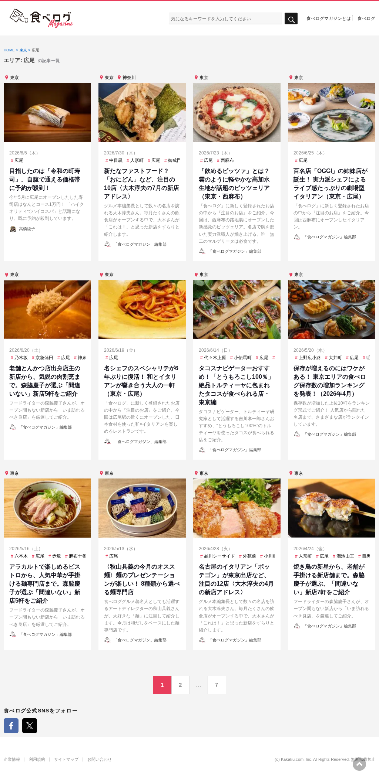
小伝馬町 (243, 357)
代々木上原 (215, 357)
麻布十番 (78, 556)
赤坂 (56, 556)
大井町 (335, 357)
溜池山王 (345, 556)
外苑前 (249, 556)
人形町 (137, 160)
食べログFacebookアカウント (11, 725)
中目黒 (116, 160)
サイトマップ (66, 759)
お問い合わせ (99, 759)
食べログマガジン (41, 18)
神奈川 (129, 77)
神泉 (82, 357)
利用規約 (37, 759)
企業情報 (12, 759)
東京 (14, 77)
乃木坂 (21, 357)
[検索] (291, 18)
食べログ (366, 18)
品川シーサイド (219, 556)
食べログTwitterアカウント (29, 725)
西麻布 (227, 160)
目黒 (366, 556)
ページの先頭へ (359, 764)
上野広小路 (310, 357)
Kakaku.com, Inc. (296, 759)
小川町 (270, 556)
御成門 (174, 160)
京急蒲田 (44, 357)
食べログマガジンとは (328, 18)
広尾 (18, 160)
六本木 (21, 556)
